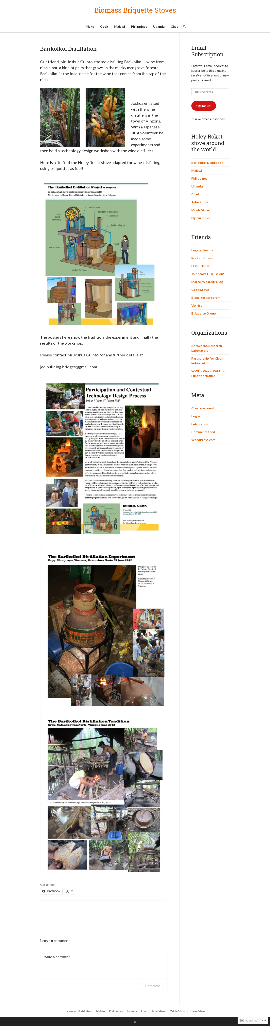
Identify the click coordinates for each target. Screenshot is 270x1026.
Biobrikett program (205, 297)
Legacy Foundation (205, 250)
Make (90, 26)
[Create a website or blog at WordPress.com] (135, 1021)
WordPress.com (203, 440)
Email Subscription (207, 51)
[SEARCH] (184, 26)
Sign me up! (203, 105)
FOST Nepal (200, 266)
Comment (152, 986)
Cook (104, 26)
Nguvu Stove (200, 218)
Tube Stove (199, 202)
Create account (202, 408)
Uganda (159, 26)
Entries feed (200, 424)
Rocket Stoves (202, 258)
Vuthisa (196, 305)
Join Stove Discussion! (207, 274)
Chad (174, 26)
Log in (195, 416)
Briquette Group (203, 313)
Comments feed (203, 432)
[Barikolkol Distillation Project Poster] (100, 255)
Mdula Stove (200, 210)
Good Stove (200, 289)
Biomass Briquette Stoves (135, 10)
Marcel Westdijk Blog (207, 282)
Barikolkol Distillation (207, 162)
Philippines (139, 26)
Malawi (119, 26)
